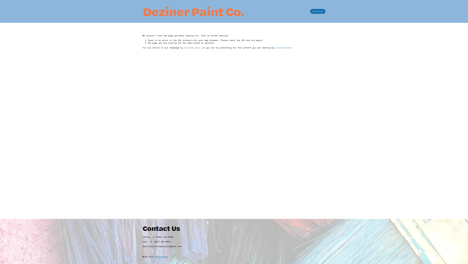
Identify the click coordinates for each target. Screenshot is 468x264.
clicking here (192, 47)
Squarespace (161, 256)
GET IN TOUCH (317, 11)
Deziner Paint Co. (193, 11)
